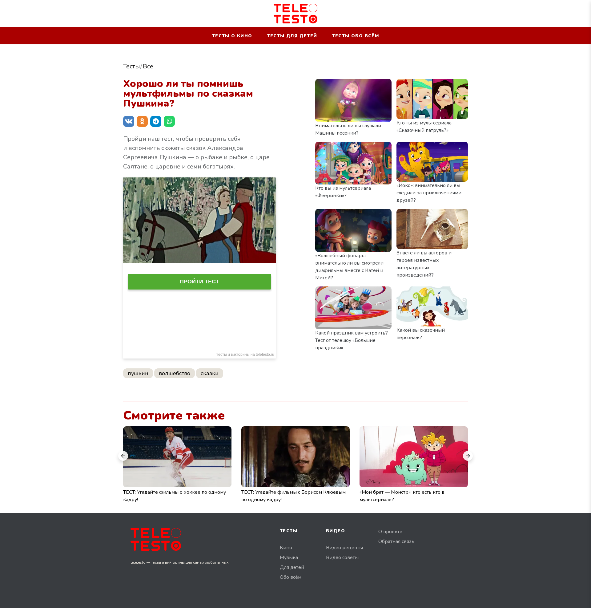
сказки (210, 373)
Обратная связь (396, 541)
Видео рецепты (344, 547)
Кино (286, 547)
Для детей (292, 567)
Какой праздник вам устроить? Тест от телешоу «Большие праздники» (351, 340)
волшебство (174, 373)
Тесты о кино (232, 36)
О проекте (390, 531)
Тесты (131, 66)
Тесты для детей (292, 36)
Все (148, 66)
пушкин (138, 373)
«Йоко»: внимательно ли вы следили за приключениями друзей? (428, 193)
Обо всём (290, 577)
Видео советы (342, 557)
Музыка (289, 557)
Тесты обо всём (355, 36)
